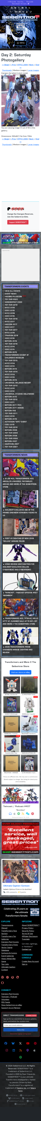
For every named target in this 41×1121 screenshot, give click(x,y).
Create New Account (30, 961)
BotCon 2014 (11, 369)
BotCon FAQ (10, 410)
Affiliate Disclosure (30, 936)
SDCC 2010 (10, 416)
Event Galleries (7, 956)
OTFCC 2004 (22, 65)
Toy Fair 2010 (11, 427)
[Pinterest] (35, 1043)
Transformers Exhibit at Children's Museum (17, 356)
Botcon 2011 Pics (13, 405)
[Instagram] (7, 1050)
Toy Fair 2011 (11, 413)
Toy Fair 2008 (11, 438)
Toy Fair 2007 (11, 447)
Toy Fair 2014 (11, 372)
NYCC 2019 (10, 308)
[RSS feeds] (21, 1050)
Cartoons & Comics (9, 953)
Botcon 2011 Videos (14, 408)
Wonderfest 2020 (13, 302)
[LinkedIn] (14, 1050)
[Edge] (17, 977)
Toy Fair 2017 (11, 330)
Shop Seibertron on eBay (11, 1005)
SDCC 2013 (10, 377)
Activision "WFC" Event (16, 422)
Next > (32, 65)
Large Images (33, 70)
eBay (30, 245)
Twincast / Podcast (9, 996)
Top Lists (5, 964)
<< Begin (5, 65)
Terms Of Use (27, 933)
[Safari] (7, 977)
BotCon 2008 (11, 436)
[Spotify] (20, 1057)
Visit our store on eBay (20, 672)
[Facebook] (6, 1043)
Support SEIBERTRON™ (18, 222)
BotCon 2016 (11, 341)
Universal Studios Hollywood (19, 394)
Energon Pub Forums (10, 942)
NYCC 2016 (10, 333)
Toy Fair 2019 (11, 305)
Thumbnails (7, 70)
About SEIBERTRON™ (31, 925)
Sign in (24, 964)
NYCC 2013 (10, 374)
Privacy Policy (27, 928)
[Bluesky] (13, 1043)
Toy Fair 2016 (11, 344)
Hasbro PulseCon (15, 296)
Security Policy (28, 931)
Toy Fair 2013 (11, 385)
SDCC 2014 (10, 366)
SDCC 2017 (10, 327)
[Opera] (2, 982)
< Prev (13, 65)
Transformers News (15, 455)
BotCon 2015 (11, 352)
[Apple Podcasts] (34, 1050)
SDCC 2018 (10, 316)
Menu (22, 43)
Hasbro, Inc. (22, 1088)
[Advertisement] (20, 169)
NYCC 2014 (10, 363)
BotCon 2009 (11, 430)
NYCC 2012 (10, 388)
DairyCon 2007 (12, 444)
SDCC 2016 (10, 338)
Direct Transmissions (19, 1015)
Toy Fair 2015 (11, 360)
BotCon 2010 (11, 419)
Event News (11, 294)
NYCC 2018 (10, 313)
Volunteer (5, 999)
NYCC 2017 (10, 321)
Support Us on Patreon (10, 1008)
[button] (11, 11)
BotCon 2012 (11, 397)
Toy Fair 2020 (11, 299)
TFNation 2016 (11, 335)
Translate (26, 939)
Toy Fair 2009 (11, 433)
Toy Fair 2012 (11, 399)
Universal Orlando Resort (18, 383)
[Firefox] (12, 977)
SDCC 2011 (10, 402)
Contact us (26, 949)
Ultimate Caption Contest (16, 885)
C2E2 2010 (9, 424)
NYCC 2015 (10, 346)
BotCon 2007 (11, 441)
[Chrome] (2, 977)
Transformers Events (16, 286)
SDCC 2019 (10, 310)
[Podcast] (28, 1050)
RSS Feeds (5, 1002)
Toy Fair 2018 (11, 319)
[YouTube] (27, 1043)
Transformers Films (9, 944)
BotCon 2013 (11, 380)
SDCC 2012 (10, 391)
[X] (20, 1043)
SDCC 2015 (10, 349)
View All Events (12, 291)
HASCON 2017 (11, 324)
